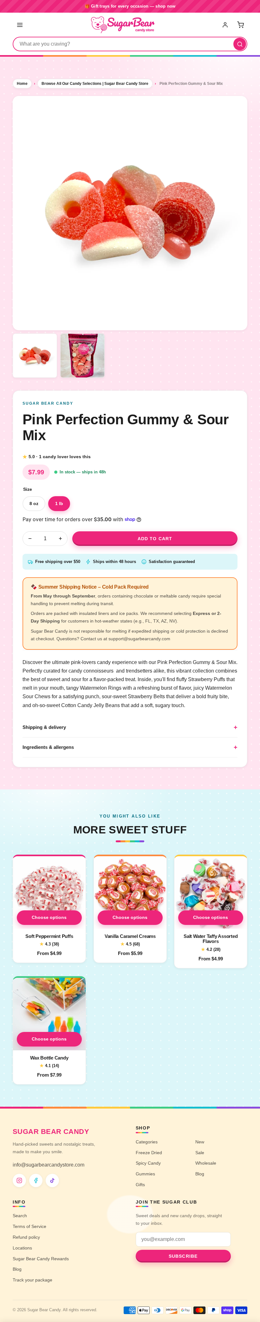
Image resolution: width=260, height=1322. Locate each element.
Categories (147, 1141)
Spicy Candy (148, 1163)
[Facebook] (35, 1180)
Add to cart (155, 538)
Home (22, 83)
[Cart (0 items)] (240, 25)
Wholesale (205, 1163)
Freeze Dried (149, 1152)
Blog (199, 1173)
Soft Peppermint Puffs (49, 936)
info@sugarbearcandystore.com (48, 1164)
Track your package (32, 1279)
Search (20, 1215)
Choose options (49, 917)
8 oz (33, 503)
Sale (199, 1152)
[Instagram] (19, 1180)
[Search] (239, 44)
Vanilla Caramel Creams (129, 936)
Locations (22, 1247)
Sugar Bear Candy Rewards (41, 1258)
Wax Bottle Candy (49, 1057)
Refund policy (26, 1237)
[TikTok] (52, 1180)
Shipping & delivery (44, 727)
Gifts (140, 1184)
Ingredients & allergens (48, 747)
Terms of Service (29, 1226)
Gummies (145, 1173)
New (199, 1141)
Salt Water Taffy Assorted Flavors (210, 938)
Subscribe (183, 1256)
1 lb (59, 503)
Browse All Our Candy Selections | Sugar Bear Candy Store (95, 83)
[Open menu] (20, 25)
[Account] (226, 25)
